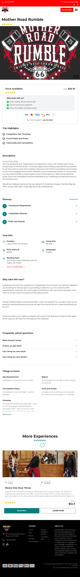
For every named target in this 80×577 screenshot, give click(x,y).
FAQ (30, 533)
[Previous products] (37, 445)
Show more (6, 414)
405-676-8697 (47, 120)
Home (31, 530)
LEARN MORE (64, 511)
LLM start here (44, 538)
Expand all (73, 199)
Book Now (21, 511)
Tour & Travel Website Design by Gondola (65, 567)
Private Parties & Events (44, 532)
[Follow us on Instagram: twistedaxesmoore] (3, 544)
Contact (31, 539)
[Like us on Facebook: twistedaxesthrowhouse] (7, 544)
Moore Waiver (34, 541)
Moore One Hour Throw (18, 488)
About (31, 536)
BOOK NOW (67, 10)
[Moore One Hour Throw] (40, 463)
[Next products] (42, 445)
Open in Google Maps (16, 266)
